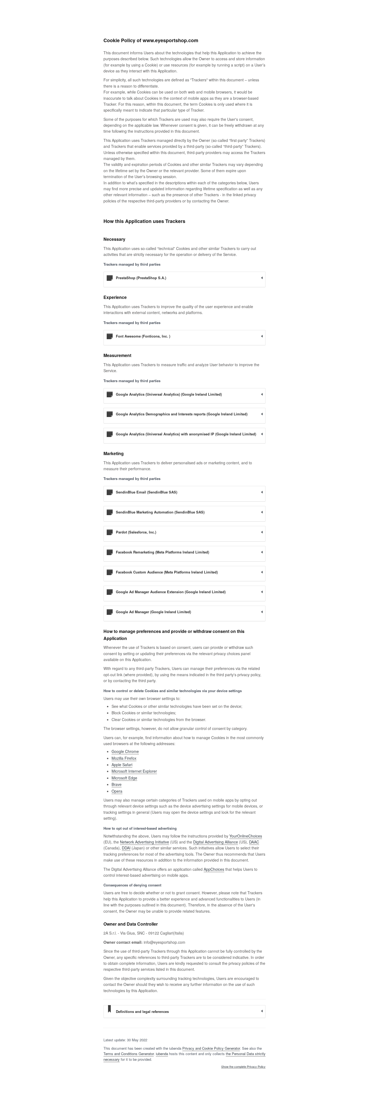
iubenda (162, 1053)
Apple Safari (122, 764)
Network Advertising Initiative (144, 842)
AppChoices (214, 869)
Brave (117, 784)
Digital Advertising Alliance (215, 842)
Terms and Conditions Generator (128, 1053)
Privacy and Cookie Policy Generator (211, 1048)
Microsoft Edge (124, 778)
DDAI (126, 847)
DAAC (254, 842)
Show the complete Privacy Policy (243, 1066)
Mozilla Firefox (124, 758)
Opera (117, 791)
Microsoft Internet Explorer (134, 771)
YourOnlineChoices (245, 836)
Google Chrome (125, 751)
